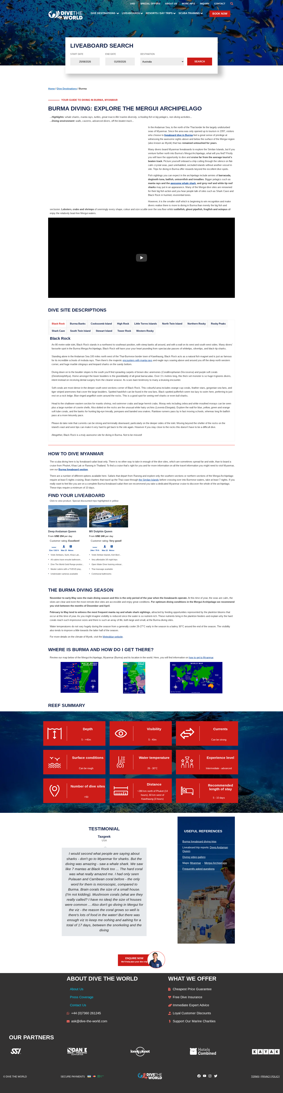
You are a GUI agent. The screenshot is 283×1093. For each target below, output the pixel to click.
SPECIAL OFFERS (150, 3)
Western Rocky (145, 330)
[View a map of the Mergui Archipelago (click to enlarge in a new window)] (79, 691)
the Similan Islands (149, 479)
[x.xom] (214, 1076)
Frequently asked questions (198, 868)
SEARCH (199, 61)
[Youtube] (203, 1076)
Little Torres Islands (145, 323)
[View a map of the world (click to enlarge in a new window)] (196, 692)
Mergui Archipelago (215, 863)
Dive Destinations (67, 88)
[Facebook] (198, 1076)
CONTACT (219, 3)
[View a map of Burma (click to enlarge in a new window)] (134, 692)
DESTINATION (147, 54)
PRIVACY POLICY (270, 1076)
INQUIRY (204, 3)
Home (51, 88)
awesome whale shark (183, 183)
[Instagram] (209, 1076)
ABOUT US (171, 3)
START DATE (76, 54)
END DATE (110, 54)
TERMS (255, 1076)
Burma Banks (77, 323)
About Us (76, 989)
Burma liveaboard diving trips (199, 841)
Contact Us (78, 1005)
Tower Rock (124, 330)
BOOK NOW (219, 13)
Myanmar (195, 863)
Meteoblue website (113, 636)
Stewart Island (104, 330)
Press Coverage (81, 997)
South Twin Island (80, 330)
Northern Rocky (197, 323)
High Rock (123, 323)
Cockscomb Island (101, 323)
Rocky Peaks (218, 323)
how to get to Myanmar (201, 657)
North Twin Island (172, 323)
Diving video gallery (194, 857)
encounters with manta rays (137, 360)
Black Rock (58, 323)
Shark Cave (58, 330)
